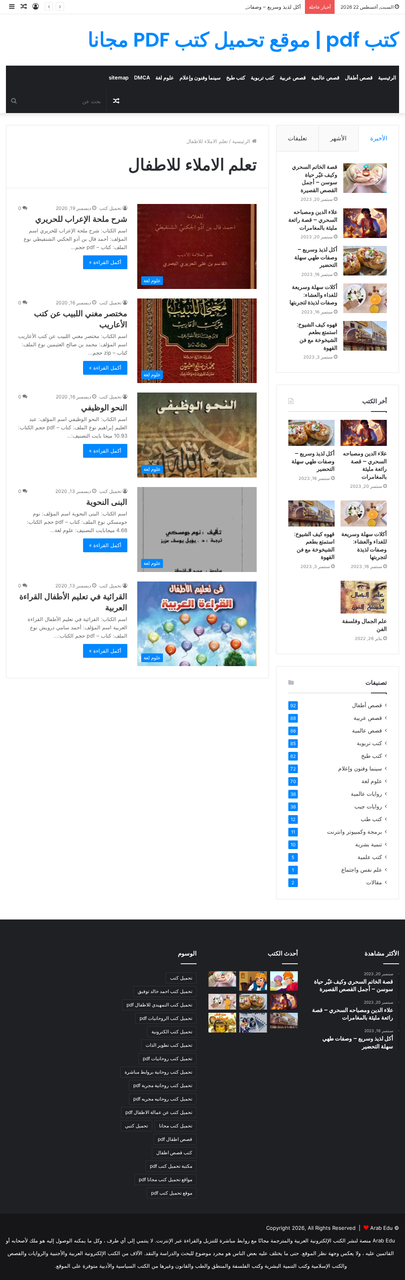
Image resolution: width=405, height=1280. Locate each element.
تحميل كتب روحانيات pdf (167, 1058)
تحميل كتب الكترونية (171, 1032)
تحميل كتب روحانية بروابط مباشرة (158, 1072)
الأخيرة (378, 138)
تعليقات (297, 138)
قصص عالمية (325, 77)
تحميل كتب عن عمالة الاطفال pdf (158, 1112)
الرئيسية (387, 77)
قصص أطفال (359, 77)
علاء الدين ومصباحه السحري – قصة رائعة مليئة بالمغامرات (312, 219)
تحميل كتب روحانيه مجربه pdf (162, 1099)
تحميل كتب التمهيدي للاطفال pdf (159, 1005)
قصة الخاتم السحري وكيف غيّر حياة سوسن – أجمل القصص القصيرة (314, 178)
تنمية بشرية (368, 844)
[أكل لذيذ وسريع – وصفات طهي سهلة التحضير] (365, 261)
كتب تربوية (262, 77)
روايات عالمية (366, 794)
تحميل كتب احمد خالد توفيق (165, 991)
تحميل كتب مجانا (175, 1126)
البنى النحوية (106, 502)
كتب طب (371, 819)
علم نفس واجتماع (361, 870)
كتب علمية (370, 857)
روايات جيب (368, 806)
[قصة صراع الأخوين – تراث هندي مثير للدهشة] (284, 981)
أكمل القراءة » (105, 262)
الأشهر (338, 138)
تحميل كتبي (136, 1126)
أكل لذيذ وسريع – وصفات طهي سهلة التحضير (251, 7)
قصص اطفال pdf (175, 1139)
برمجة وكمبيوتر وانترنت (354, 832)
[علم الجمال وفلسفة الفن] (364, 597)
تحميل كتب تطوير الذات (169, 1045)
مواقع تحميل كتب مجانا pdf (165, 1179)
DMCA (142, 77)
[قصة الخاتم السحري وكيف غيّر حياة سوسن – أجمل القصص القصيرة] (365, 178)
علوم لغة (164, 77)
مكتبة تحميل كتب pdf (171, 1166)
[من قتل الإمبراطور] (222, 1023)
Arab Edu (381, 1228)
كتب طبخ (235, 77)
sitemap (119, 77)
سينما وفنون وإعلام (200, 77)
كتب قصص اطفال (174, 1152)
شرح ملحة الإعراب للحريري (81, 219)
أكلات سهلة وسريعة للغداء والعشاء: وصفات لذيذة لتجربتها (313, 294)
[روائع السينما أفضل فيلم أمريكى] (253, 1023)
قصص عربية (293, 77)
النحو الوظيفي (104, 407)
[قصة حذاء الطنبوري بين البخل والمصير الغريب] (253, 981)
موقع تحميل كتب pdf (171, 1193)
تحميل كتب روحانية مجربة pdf (162, 1085)
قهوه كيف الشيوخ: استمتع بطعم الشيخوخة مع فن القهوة (317, 336)
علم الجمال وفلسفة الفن (364, 625)
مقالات (374, 882)
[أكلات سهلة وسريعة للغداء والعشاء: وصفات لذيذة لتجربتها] (365, 298)
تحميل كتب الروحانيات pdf (166, 1018)
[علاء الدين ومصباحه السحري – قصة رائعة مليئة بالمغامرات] (365, 223)
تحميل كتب (110, 208)
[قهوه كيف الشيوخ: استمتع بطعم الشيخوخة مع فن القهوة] (365, 336)
